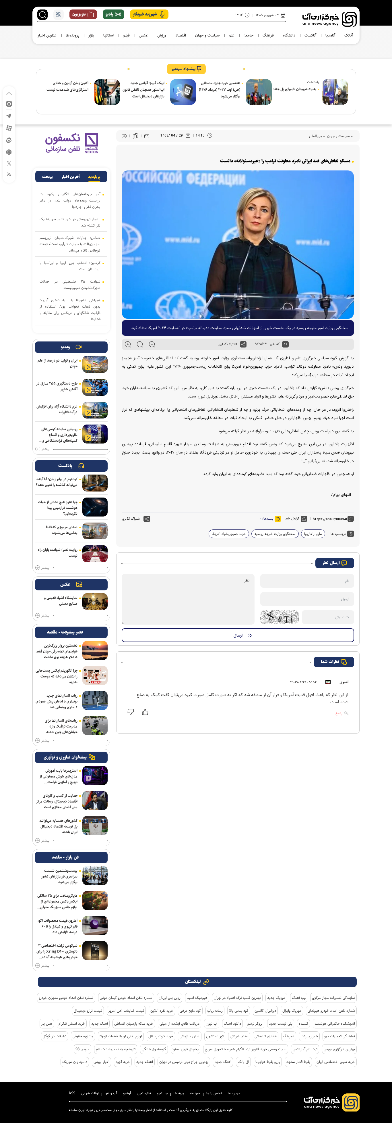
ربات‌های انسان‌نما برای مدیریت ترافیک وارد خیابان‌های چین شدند (61, 726)
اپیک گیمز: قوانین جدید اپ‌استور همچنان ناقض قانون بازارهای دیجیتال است (143, 89)
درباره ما (234, 1093)
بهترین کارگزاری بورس (339, 1049)
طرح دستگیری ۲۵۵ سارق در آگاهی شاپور (56, 386)
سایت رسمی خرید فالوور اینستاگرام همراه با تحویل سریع (245, 1049)
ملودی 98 (82, 1049)
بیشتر (45, 449)
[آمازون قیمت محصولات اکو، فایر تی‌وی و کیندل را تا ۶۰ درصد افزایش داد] (95, 925)
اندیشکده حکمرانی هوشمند (335, 1023)
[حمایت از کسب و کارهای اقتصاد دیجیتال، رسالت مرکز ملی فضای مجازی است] (95, 800)
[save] (135, 136)
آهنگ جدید (99, 1023)
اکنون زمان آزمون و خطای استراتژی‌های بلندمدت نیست (67, 86)
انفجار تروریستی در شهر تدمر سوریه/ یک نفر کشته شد (70, 222)
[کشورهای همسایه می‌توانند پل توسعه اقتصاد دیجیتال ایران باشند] (95, 825)
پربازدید (94, 177)
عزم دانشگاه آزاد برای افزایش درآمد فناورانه (56, 409)
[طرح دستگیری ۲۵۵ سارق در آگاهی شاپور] (95, 387)
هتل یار (46, 1023)
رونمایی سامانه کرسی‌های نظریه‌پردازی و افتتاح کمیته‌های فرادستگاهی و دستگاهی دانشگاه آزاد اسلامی (59, 435)
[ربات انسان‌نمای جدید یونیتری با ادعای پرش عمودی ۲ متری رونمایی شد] (95, 700)
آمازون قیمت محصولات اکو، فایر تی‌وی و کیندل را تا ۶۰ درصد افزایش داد (57, 926)
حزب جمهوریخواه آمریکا (229, 534)
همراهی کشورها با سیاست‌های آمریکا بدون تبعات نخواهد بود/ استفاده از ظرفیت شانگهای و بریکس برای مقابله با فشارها (70, 309)
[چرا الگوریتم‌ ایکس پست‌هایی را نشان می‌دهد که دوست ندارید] (95, 675)
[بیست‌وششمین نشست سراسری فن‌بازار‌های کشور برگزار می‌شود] (95, 875)
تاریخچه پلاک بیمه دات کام (115, 1049)
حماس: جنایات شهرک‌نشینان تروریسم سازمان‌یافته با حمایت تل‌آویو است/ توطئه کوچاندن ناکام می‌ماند (70, 244)
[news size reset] (139, 344)
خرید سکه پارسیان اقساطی (133, 1023)
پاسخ (338, 713)
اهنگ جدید (144, 1062)
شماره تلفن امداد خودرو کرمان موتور (126, 998)
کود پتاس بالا (238, 1010)
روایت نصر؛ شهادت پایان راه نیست (57, 552)
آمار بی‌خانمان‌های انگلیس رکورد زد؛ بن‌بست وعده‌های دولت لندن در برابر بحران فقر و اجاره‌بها (70, 200)
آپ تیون (212, 1023)
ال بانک (243, 1062)
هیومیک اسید (197, 998)
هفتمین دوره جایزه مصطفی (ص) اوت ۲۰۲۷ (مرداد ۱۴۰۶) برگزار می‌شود (219, 89)
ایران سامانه (77, 1110)
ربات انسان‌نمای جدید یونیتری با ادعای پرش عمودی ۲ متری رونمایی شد (56, 701)
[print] (124, 136)
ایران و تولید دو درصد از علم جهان (57, 363)
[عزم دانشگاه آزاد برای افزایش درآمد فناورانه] (95, 410)
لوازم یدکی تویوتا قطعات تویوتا (121, 1036)
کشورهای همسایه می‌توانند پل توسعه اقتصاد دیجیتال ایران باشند (58, 826)
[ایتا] (9, 140)
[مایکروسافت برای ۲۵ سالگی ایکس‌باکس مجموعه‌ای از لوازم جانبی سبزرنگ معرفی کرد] (95, 900)
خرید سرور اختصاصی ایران (336, 1062)
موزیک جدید (276, 998)
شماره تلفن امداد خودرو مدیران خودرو (66, 998)
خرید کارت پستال (160, 1036)
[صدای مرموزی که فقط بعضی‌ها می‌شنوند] (95, 531)
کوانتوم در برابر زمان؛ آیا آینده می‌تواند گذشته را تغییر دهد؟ (56, 482)
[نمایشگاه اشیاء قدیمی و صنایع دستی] (95, 601)
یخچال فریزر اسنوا (185, 1049)
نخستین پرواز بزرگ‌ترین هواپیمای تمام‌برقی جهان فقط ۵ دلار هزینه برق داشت (56, 651)
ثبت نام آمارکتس (305, 1049)
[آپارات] (9, 128)
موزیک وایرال (291, 1010)
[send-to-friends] (146, 136)
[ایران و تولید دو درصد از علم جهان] (95, 364)
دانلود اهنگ (232, 1023)
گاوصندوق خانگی (154, 1049)
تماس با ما (214, 1093)
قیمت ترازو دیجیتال (88, 1010)
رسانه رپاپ (215, 1010)
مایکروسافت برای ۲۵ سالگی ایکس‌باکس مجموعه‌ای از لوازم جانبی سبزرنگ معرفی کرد (57, 901)
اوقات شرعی (90, 1093)
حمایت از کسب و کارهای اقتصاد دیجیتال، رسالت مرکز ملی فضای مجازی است (56, 801)
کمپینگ (288, 1036)
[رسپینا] (71, 143)
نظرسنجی (144, 1093)
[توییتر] (9, 163)
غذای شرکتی (239, 1036)
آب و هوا (111, 1093)
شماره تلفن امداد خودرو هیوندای (331, 1010)
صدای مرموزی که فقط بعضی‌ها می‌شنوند (61, 530)
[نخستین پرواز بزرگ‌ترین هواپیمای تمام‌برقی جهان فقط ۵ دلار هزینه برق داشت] (95, 650)
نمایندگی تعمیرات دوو (339, 1036)
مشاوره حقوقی (83, 1036)
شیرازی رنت (309, 1036)
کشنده (303, 1023)
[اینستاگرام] (9, 103)
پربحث (47, 177)
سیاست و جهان (338, 136)
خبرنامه (195, 1093)
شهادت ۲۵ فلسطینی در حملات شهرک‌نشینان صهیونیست (70, 285)
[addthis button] (243, 344)
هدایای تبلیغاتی (266, 1036)
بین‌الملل (315, 136)
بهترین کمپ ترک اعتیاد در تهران (237, 998)
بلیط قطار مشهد (298, 1062)
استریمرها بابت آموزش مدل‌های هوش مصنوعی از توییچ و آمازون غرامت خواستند (58, 776)
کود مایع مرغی (190, 1010)
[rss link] (9, 174)
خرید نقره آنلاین (161, 1010)
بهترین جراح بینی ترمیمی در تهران (183, 1062)
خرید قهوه (123, 1062)
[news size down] (152, 344)
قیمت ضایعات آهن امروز (126, 1010)
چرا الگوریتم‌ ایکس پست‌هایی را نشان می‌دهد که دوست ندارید (56, 676)
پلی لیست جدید (280, 1023)
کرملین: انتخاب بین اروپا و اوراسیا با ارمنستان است (70, 266)
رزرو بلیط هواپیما (267, 1062)
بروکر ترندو (255, 1023)
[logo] (329, 19)
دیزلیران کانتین (265, 1010)
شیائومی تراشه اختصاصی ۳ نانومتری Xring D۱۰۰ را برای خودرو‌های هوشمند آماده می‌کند (56, 951)
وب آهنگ (299, 998)
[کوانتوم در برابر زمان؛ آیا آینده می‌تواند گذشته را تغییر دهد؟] (95, 483)
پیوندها (179, 1093)
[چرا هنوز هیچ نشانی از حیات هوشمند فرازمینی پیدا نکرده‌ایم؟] (95, 507)
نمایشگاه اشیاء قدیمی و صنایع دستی (60, 600)
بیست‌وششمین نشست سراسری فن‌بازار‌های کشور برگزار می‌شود (59, 876)
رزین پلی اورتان (170, 998)
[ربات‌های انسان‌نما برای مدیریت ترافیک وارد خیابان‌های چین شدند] (95, 725)
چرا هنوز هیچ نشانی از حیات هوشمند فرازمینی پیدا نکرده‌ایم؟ (57, 508)
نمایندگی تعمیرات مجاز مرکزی (333, 998)
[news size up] (127, 344)
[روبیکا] (9, 151)
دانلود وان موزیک (74, 1062)
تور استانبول (215, 1036)
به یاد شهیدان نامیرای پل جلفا (294, 89)
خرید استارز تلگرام (72, 1023)
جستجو (162, 1093)
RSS (72, 1093)
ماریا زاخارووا (313, 534)
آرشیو (127, 1093)
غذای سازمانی (190, 1036)
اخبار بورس (101, 1062)
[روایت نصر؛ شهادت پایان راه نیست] (95, 553)
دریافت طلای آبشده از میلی (179, 1023)
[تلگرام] (9, 115)
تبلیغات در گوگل (54, 1036)
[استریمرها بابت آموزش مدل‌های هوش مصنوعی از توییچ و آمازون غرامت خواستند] (95, 775)
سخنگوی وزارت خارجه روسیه (275, 534)
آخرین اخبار (70, 177)
